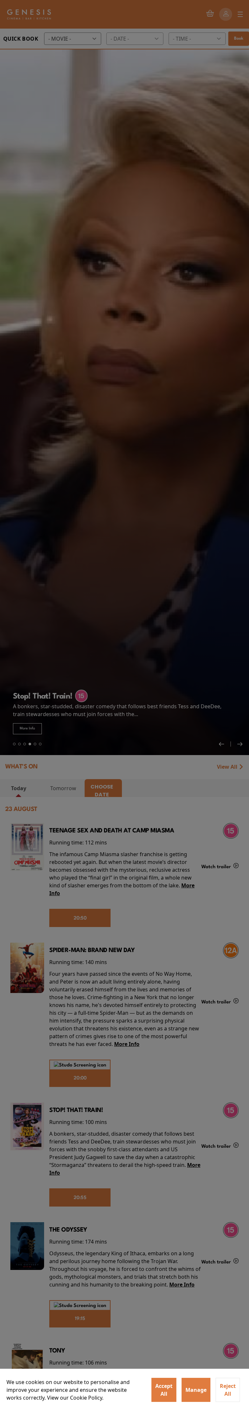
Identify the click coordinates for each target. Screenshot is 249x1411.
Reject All (228, 1389)
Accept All (163, 1389)
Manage (196, 1389)
